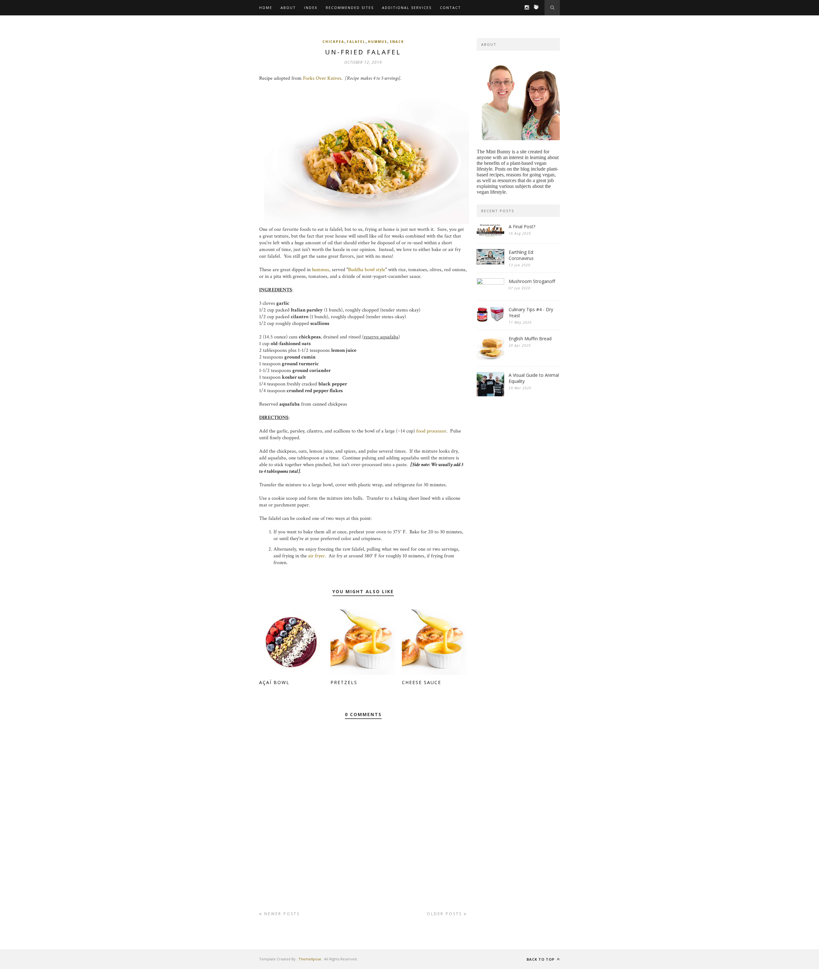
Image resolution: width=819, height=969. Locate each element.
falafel (356, 41)
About (288, 7)
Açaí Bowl (274, 682)
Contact (450, 7)
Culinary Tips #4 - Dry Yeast (531, 312)
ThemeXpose (310, 959)
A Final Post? (522, 226)
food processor (431, 431)
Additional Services (407, 7)
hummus (377, 41)
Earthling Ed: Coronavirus (521, 255)
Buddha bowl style (366, 269)
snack (397, 41)
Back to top (541, 959)
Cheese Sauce (421, 682)
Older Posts (445, 914)
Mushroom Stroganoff (532, 281)
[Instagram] (525, 7)
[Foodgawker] (534, 9)
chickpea (333, 41)
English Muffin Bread (530, 338)
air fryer (316, 556)
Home (265, 7)
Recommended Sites (350, 7)
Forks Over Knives (322, 78)
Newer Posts (281, 914)
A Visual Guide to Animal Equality (534, 378)
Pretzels (343, 682)
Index (310, 7)
